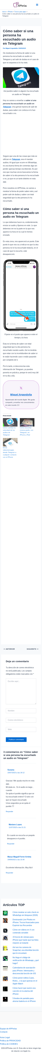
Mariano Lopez (15, 824)
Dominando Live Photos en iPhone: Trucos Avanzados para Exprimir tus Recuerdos (26, 922)
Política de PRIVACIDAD (10, 1041)
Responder (9, 811)
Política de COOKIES (9, 1044)
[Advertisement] (21, 136)
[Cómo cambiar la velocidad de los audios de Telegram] (10, 422)
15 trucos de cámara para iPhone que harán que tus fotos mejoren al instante (25, 940)
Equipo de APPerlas (8, 1029)
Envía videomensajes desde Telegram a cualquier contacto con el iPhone (9, 452)
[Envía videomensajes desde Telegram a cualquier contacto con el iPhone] (10, 442)
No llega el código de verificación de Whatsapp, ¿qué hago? (26, 960)
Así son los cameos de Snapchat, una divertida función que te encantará (26, 950)
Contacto (3, 1032)
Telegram (7, 107)
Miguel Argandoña (21, 394)
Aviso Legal (5, 1037)
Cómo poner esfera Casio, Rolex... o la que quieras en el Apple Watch (25, 981)
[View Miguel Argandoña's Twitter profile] (21, 388)
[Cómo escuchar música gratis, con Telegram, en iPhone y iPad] (27, 422)
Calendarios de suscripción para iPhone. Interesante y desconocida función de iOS (24, 970)
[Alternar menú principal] (37, 4)
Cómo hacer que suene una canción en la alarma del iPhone (24, 991)
